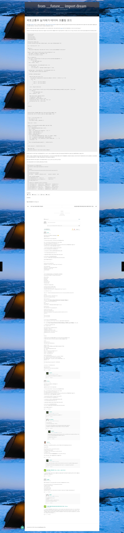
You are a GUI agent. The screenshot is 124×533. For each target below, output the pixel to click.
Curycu (53, 413)
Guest (53, 374)
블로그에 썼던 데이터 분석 (50, 24)
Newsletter (64, 13)
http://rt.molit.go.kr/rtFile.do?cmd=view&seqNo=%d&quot (59, 300)
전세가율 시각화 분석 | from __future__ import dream (56, 470)
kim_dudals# (55, 432)
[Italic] (49, 225)
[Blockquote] (56, 225)
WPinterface (41, 527)
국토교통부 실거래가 (30, 24)
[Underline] (50, 225)
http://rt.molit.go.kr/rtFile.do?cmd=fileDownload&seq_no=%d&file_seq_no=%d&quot (61, 322)
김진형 (53, 496)
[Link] (59, 225)
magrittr (61, 28)
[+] (61, 225)
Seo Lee (48, 442)
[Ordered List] (53, 225)
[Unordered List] (54, 225)
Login (79, 219)
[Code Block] (57, 225)
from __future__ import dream (62, 6)
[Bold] (48, 225)
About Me (58, 13)
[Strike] (52, 225)
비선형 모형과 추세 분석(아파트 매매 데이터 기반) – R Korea (57, 506)
